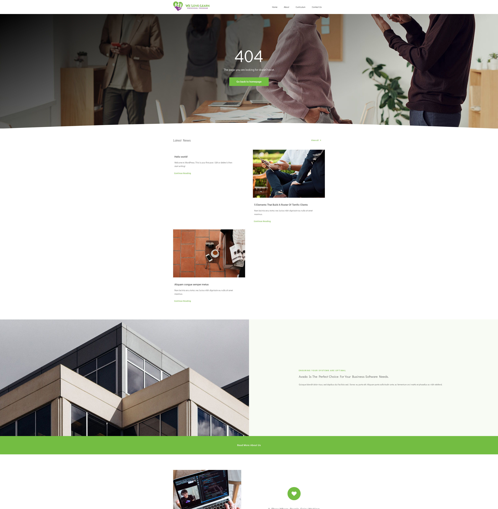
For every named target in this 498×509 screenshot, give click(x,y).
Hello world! (181, 156)
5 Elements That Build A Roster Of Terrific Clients (281, 204)
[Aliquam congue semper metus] (209, 253)
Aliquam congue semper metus (191, 284)
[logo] (191, 2)
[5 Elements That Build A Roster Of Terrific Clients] (289, 174)
